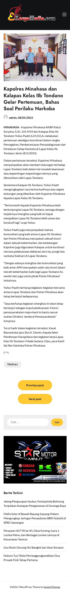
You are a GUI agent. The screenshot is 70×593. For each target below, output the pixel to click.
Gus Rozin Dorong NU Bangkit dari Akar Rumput (34, 547)
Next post (35, 399)
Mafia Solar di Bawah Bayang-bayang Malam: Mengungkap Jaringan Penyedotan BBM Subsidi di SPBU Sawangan (35, 518)
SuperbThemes (52, 586)
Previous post (35, 385)
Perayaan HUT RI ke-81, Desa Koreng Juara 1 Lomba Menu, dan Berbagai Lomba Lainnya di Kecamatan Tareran (31, 535)
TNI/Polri (12, 364)
